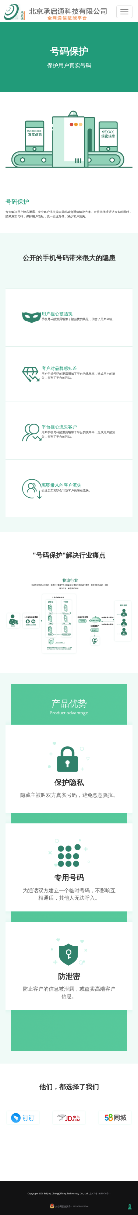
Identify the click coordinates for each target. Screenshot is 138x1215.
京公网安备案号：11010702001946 (71, 1206)
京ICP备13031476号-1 (99, 1193)
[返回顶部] (129, 1206)
